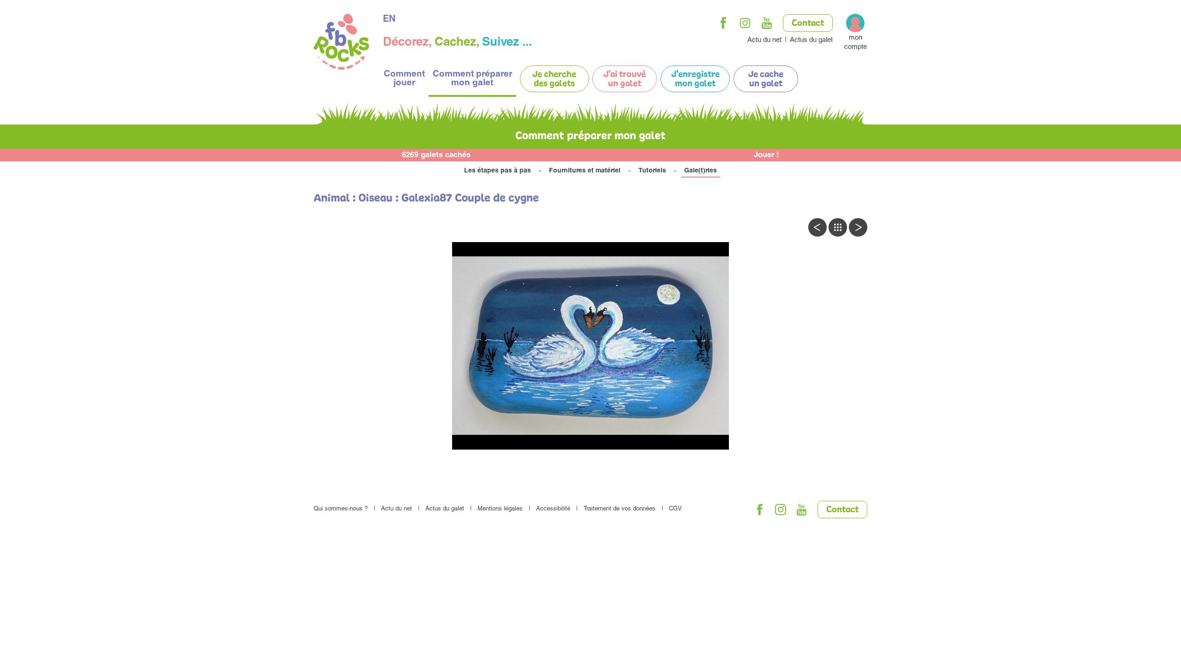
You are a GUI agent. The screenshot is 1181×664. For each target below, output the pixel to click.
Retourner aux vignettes (838, 227)
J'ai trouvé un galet (624, 79)
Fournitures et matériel (584, 171)
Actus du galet (811, 40)
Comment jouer (404, 79)
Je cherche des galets (554, 79)
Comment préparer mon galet (472, 79)
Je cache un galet (765, 79)
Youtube (767, 23)
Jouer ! (766, 156)
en (389, 19)
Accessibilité (553, 509)
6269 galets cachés (436, 156)
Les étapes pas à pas (497, 171)
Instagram (745, 23)
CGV (675, 509)
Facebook (723, 23)
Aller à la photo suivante (858, 227)
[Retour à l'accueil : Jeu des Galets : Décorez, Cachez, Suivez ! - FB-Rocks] (341, 43)
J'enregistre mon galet (695, 79)
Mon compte (855, 43)
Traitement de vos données (620, 509)
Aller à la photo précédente (817, 227)
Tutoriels (652, 171)
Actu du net (764, 40)
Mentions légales (500, 509)
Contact (808, 23)
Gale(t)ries (700, 171)
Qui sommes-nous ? (341, 509)
